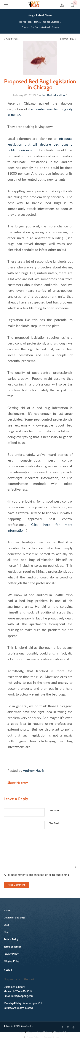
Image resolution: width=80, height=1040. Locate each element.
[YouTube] (73, 1027)
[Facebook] (62, 1027)
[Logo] (34, 4)
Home (37, 22)
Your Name (54, 810)
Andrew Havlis (33, 770)
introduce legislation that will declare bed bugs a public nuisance (40, 144)
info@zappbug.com (22, 996)
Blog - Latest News (40, 15)
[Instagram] (68, 1027)
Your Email (54, 823)
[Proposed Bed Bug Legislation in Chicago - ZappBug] (40, 58)
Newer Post (67, 39)
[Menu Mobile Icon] (6, 4)
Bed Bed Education (50, 22)
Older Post (12, 39)
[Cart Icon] (72, 5)
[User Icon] (62, 5)
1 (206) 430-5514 (22, 991)
